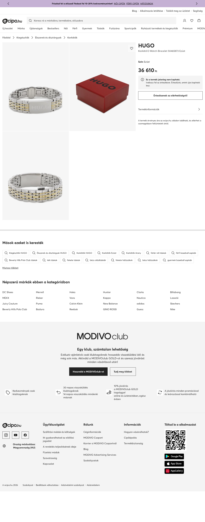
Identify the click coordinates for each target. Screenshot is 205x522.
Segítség (198, 10)
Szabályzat (28, 485)
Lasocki (174, 297)
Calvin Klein (76, 303)
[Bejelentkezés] (184, 20)
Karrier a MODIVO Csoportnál (100, 443)
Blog (134, 10)
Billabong (175, 292)
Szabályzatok (90, 460)
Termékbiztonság (133, 443)
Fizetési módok (51, 452)
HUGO (146, 45)
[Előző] (8, 3)
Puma (39, 303)
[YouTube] (15, 435)
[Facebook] (25, 435)
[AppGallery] (174, 471)
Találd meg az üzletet (178, 10)
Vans (72, 297)
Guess (140, 309)
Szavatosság (50, 458)
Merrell (40, 292)
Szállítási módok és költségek (59, 431)
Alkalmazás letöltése (151, 10)
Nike (172, 309)
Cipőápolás (130, 437)
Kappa (107, 297)
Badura (40, 309)
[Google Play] (174, 457)
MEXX (5, 297)
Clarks (140, 292)
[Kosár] (199, 20)
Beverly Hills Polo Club (14, 309)
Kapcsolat (48, 463)
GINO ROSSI (110, 309)
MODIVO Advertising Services (99, 454)
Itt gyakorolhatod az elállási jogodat (58, 439)
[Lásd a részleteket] (199, 109)
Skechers (175, 303)
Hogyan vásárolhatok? (136, 431)
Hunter (107, 292)
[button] (35, 86)
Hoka (72, 292)
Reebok (73, 309)
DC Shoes (7, 292)
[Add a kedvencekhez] (132, 48)
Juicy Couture (10, 303)
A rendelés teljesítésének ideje (59, 446)
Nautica (141, 297)
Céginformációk (92, 431)
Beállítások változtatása (47, 485)
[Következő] (196, 3)
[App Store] (174, 464)
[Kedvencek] (191, 20)
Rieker (39, 297)
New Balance (110, 303)
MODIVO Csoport (93, 437)
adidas (140, 303)
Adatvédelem (93, 485)
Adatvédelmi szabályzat (72, 485)
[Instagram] (6, 435)
